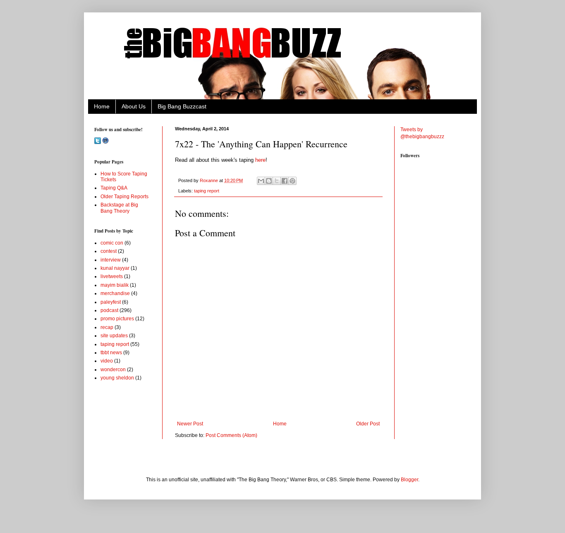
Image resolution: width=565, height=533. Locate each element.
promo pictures (117, 319)
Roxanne (209, 180)
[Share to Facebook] (284, 181)
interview (111, 260)
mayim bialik (115, 285)
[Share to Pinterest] (292, 181)
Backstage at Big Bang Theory (119, 208)
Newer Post (190, 424)
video (107, 361)
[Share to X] (277, 181)
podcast (109, 310)
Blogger (409, 480)
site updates (114, 336)
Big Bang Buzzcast (182, 106)
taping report (206, 190)
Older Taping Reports (124, 196)
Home (102, 106)
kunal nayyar (115, 268)
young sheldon (117, 378)
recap (107, 327)
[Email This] (261, 181)
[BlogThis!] (269, 181)
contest (109, 251)
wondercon (113, 369)
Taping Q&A (114, 188)
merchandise (115, 293)
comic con (112, 243)
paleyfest (111, 302)
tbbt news (111, 352)
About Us (134, 106)
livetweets (112, 276)
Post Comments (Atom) (231, 435)
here (260, 160)
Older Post (368, 424)
